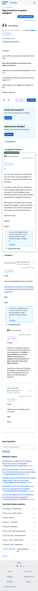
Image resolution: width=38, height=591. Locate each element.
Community (13, 2)
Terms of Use (28, 571)
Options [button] (34, 17)
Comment (31, 100)
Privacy (9, 571)
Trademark (9, 581)
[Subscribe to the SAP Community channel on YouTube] (20, 566)
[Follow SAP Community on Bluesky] (17, 566)
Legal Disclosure (28, 576)
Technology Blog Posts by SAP (14, 474)
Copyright (9, 576)
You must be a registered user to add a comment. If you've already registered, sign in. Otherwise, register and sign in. (18, 236)
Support (28, 581)
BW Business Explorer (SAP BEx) (11, 41)
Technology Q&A (8, 7)
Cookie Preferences (9, 586)
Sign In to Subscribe (25, 16)
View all (4, 556)
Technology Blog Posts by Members (15, 466)
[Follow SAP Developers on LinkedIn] (24, 566)
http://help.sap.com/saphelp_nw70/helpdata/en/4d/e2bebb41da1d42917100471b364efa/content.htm (19, 289)
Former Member (13, 26)
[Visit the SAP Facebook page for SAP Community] (14, 566)
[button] (3, 34)
